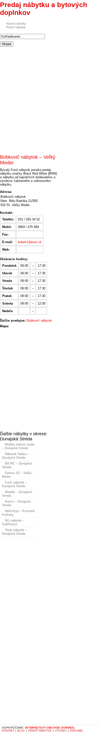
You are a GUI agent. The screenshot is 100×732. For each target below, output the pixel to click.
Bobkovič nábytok (39, 320)
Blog (21, 730)
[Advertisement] (50, 98)
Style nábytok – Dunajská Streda (14, 531)
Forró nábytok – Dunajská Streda (14, 484)
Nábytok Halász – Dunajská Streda (16, 455)
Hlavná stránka (16, 23)
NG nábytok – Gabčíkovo (13, 522)
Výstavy (61, 730)
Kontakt (8, 730)
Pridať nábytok (15, 27)
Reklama (76, 730)
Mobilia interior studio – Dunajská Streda (18, 446)
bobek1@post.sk (30, 242)
